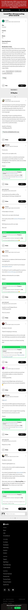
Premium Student (7, 582)
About (4, 530)
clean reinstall (20, 472)
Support (5, 559)
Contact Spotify (6, 567)
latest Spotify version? (7, 266)
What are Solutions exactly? (12, 173)
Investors (5, 550)
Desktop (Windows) (10, 71)
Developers (6, 545)
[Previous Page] (11, 97)
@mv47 (4, 400)
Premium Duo (6, 576)
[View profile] (3, 21)
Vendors (5, 553)
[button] (26, 21)
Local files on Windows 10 (7, 73)
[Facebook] (13, 589)
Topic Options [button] (13, 89)
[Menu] (26, 10)
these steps (17, 5)
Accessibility (10, 603)
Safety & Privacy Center (10, 599)
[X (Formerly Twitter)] (8, 589)
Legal (4, 599)
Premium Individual (7, 573)
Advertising (5, 547)
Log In (22, 10)
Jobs (4, 533)
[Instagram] (4, 589)
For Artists (5, 542)
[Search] (19, 10)
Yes (16, 608)
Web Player (5, 562)
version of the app (18, 218)
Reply (22, 85)
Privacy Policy (5, 601)
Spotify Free (6, 584)
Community (7, 10)
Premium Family (6, 579)
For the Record (6, 535)
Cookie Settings (11, 601)
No (11, 608)
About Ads (5, 603)
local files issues (18, 71)
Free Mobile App (7, 564)
